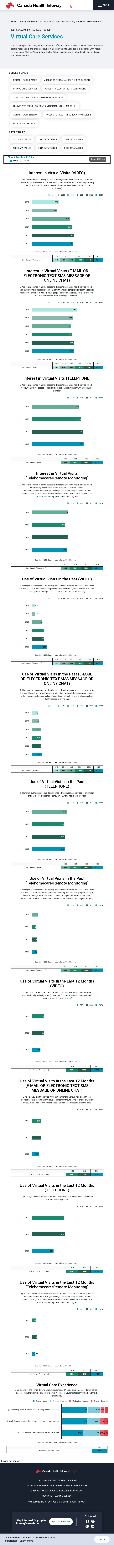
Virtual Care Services (25, 89)
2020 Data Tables (22, 148)
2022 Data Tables (47, 139)
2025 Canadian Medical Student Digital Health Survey (57, 1485)
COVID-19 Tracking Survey (56, 1496)
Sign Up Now (59, 1522)
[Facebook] (87, 1521)
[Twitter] (93, 1521)
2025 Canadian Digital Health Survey (57, 1480)
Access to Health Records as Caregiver (68, 115)
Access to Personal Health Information (67, 80)
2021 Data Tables (73, 139)
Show (26, 160)
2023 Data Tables (22, 139)
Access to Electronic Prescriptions (65, 89)
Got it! (102, 1539)
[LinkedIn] (87, 1526)
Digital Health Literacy (26, 115)
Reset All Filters (98, 159)
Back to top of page (10, 1461)
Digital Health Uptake (25, 80)
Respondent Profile (24, 123)
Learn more (26, 1540)
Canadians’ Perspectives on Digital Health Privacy (57, 1502)
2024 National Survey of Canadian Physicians (57, 1491)
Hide (15, 160)
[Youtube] (93, 1526)
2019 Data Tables (47, 148)
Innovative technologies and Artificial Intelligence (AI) (44, 106)
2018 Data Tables (73, 148)
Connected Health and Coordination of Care (38, 97)
